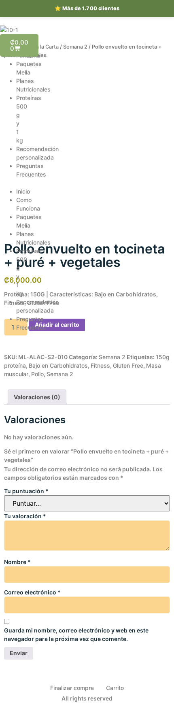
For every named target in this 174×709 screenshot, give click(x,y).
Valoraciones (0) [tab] (37, 397)
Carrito (115, 687)
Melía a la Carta (40, 47)
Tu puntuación (26, 491)
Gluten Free (128, 365)
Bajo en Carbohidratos (58, 365)
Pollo (37, 373)
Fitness (100, 365)
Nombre (17, 561)
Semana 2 (75, 47)
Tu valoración (25, 516)
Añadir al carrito (57, 324)
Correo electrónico (32, 592)
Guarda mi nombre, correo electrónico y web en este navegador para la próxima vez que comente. (76, 634)
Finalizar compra (72, 687)
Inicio (23, 191)
